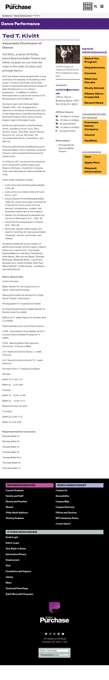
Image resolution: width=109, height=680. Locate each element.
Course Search (63, 524)
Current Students (15, 490)
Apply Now (92, 162)
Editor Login (12, 543)
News (8, 583)
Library (9, 577)
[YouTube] (63, 634)
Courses (90, 73)
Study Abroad (94, 88)
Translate (63, 655)
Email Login (12, 537)
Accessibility (62, 496)
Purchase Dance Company (91, 126)
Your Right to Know (16, 549)
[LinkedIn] (58, 634)
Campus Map (62, 502)
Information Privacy (16, 554)
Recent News (93, 103)
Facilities (90, 140)
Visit (87, 157)
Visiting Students (15, 518)
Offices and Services (66, 513)
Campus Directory (65, 507)
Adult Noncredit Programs (19, 594)
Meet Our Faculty (91, 80)
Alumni (89, 135)
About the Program (91, 60)
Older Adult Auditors (17, 513)
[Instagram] (50, 634)
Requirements (94, 67)
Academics (7, 16)
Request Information (93, 169)
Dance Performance (23, 16)
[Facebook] (46, 634)
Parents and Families (16, 502)
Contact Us (61, 490)
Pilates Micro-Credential (94, 95)
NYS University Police (67, 518)
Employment (12, 560)
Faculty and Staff (14, 496)
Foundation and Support (18, 571)
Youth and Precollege (17, 588)
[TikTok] (54, 634)
